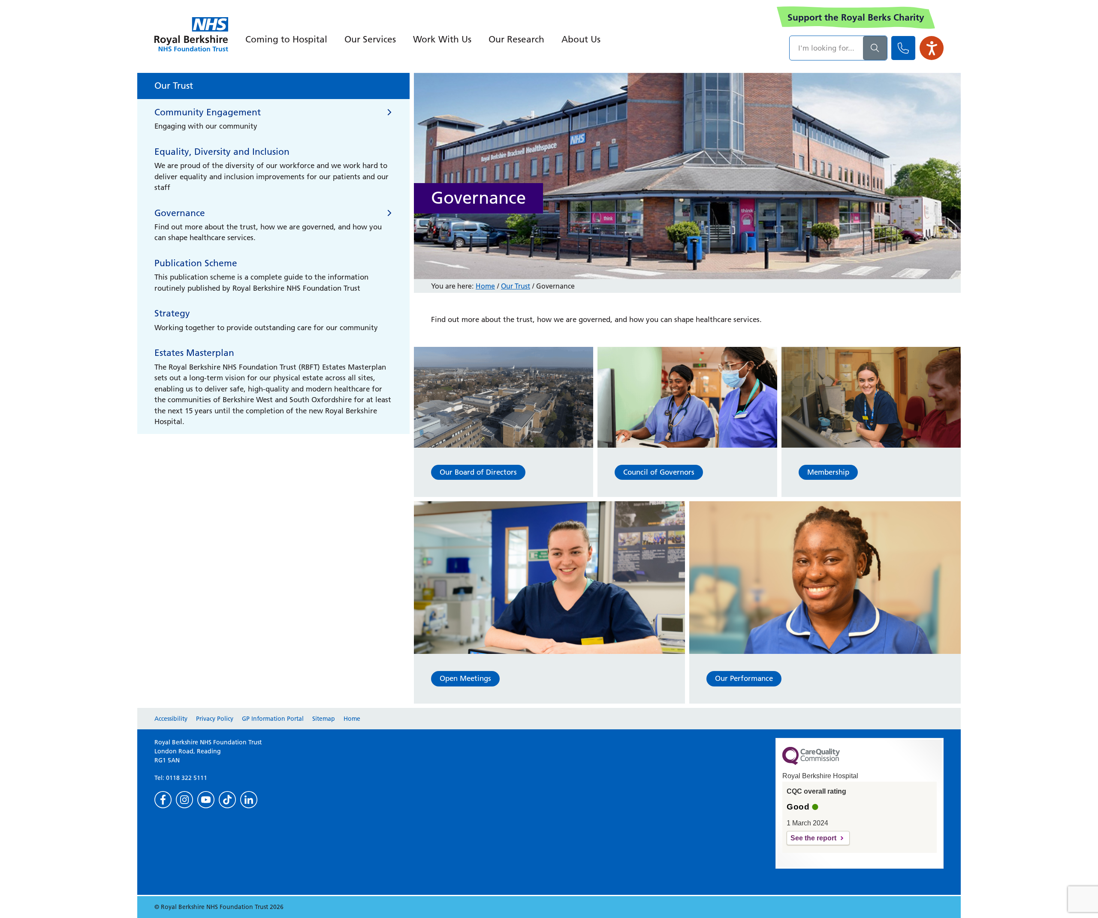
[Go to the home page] (191, 34)
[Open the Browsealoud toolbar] (932, 48)
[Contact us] (903, 48)
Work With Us (442, 39)
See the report (813, 838)
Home (485, 286)
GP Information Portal (273, 718)
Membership (828, 472)
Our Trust (515, 286)
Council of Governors (658, 472)
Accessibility (170, 718)
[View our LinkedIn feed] (248, 799)
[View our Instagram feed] (184, 799)
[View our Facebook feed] (163, 799)
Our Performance (744, 678)
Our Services (370, 39)
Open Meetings (465, 678)
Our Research (516, 39)
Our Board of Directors (478, 472)
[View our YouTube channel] (205, 799)
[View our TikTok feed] (227, 799)
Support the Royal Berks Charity (855, 17)
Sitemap (323, 718)
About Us (580, 39)
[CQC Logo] (811, 762)
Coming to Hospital (286, 39)
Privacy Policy (214, 718)
